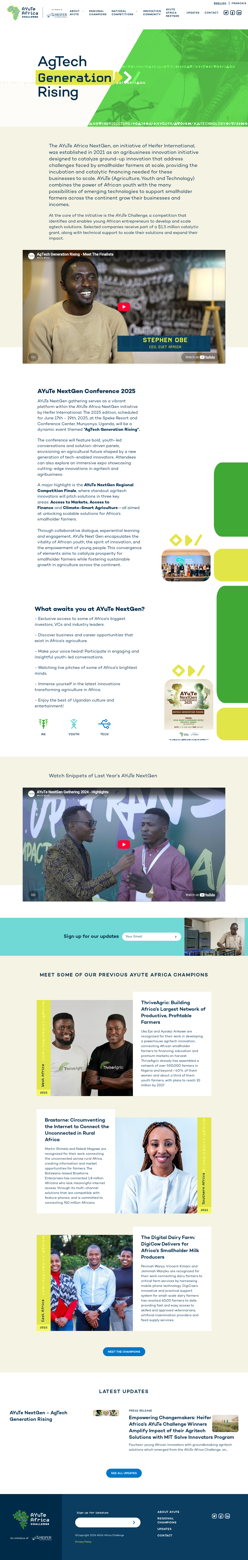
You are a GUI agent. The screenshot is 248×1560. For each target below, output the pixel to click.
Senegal (124, 41)
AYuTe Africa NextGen (172, 13)
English (220, 3)
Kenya (122, 29)
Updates (193, 13)
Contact (212, 13)
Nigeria (123, 35)
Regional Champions (98, 13)
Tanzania (124, 58)
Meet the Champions (124, 1352)
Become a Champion (77, 23)
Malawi (123, 63)
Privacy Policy (83, 1542)
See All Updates (124, 1473)
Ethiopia (124, 23)
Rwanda (123, 52)
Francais (239, 3)
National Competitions (123, 13)
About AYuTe (75, 13)
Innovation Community (152, 13)
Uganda (123, 46)
